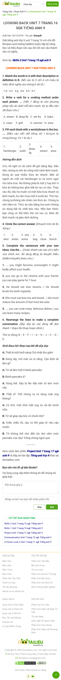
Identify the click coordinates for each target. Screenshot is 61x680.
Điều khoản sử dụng (36, 670)
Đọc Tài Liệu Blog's (11, 617)
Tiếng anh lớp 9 (39, 455)
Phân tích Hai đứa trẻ (41, 582)
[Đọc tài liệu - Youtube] (33, 676)
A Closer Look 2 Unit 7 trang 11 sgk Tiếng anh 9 (27, 542)
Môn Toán (7, 569)
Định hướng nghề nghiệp (43, 587)
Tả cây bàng (37, 616)
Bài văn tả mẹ (38, 565)
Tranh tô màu (8, 582)
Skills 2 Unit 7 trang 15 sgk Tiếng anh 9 (23, 523)
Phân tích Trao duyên (41, 625)
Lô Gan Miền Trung (11, 626)
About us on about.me (13, 591)
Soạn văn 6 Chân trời (12, 609)
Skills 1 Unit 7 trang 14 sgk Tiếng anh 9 (23, 528)
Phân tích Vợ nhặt (40, 604)
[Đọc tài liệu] (28, 676)
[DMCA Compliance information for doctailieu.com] (41, 663)
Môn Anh (6, 565)
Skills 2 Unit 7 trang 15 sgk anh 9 (31, 60)
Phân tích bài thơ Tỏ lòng (43, 574)
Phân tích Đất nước (40, 578)
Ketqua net (7, 622)
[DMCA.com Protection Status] (25, 663)
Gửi (52, 507)
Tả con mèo (37, 569)
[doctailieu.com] (30, 643)
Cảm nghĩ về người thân (43, 620)
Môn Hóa (7, 574)
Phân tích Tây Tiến (11, 578)
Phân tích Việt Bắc (40, 561)
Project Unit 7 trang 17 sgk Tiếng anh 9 (23, 532)
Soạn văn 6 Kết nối (11, 613)
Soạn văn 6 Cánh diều (13, 604)
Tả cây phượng (9, 587)
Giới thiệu (20, 670)
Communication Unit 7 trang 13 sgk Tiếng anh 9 (27, 537)
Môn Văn (6, 561)
